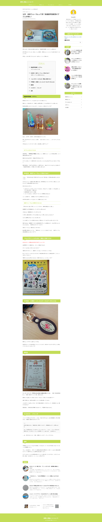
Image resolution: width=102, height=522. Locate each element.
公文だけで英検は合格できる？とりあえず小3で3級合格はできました (44, 485)
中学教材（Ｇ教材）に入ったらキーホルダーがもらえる (42, 82)
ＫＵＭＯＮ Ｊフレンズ (36, 87)
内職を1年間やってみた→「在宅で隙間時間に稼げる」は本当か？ (76, 68)
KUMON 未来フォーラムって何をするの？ (40, 73)
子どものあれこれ (51, 4)
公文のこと (60, 4)
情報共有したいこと (32, 4)
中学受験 (69, 4)
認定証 (32, 84)
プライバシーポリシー (52, 515)
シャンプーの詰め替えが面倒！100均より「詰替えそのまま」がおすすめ (76, 52)
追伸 (32, 90)
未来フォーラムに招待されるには (37, 75)
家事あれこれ (41, 4)
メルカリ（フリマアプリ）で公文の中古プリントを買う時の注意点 (43, 494)
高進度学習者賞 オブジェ (36, 67)
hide (43, 63)
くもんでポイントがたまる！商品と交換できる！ (41, 79)
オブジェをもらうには (35, 69)
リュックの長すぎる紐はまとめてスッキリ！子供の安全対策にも (76, 77)
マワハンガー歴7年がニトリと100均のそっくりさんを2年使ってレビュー (76, 60)
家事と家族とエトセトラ (26, 2)
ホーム (47, 515)
